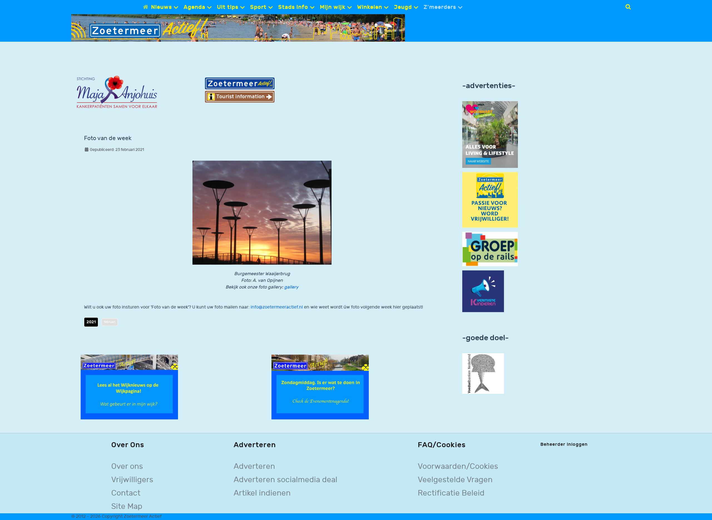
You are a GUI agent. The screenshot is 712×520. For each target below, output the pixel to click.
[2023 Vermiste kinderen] (483, 291)
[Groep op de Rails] (490, 249)
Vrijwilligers (132, 479)
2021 (91, 322)
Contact (125, 493)
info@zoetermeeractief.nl (277, 307)
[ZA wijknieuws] (129, 387)
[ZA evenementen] (320, 387)
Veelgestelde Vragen (455, 479)
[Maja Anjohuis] (117, 92)
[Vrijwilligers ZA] (490, 199)
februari (109, 322)
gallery (291, 287)
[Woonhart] (490, 134)
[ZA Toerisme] (240, 90)
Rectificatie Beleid (451, 493)
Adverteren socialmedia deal (285, 479)
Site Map (126, 506)
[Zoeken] (628, 7)
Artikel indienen (262, 493)
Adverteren (254, 466)
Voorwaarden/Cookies (458, 466)
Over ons (127, 466)
